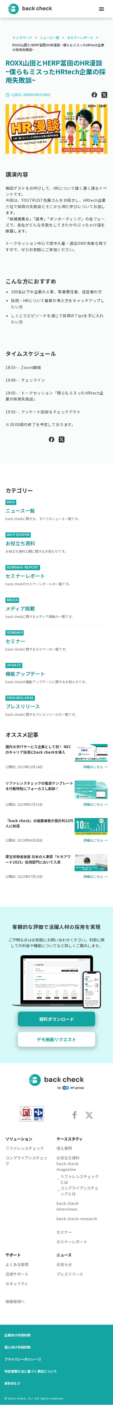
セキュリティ (16, 1283)
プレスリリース (69, 1274)
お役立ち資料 (68, 1157)
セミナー (64, 1232)
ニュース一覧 (49, 37)
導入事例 (64, 1148)
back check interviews (67, 1206)
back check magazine (67, 1166)
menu (101, 9)
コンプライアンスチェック (26, 1160)
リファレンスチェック (24, 1148)
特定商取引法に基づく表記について (30, 1371)
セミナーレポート (80, 37)
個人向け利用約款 (17, 1347)
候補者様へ (15, 1301)
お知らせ (64, 1264)
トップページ (22, 37)
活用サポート (17, 1274)
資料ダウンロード (56, 1019)
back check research (76, 1218)
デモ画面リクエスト (56, 1039)
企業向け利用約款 (17, 1335)
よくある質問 (17, 1264)
